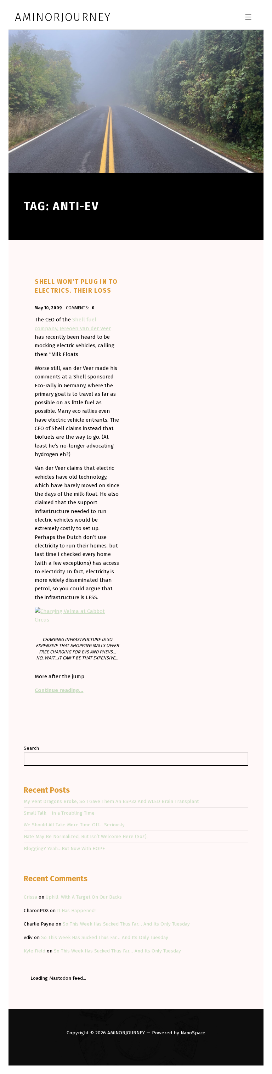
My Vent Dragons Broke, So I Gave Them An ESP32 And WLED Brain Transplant (111, 801)
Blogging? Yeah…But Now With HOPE (64, 848)
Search (31, 748)
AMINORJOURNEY (126, 1033)
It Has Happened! (76, 910)
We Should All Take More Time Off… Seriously (74, 825)
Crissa (30, 897)
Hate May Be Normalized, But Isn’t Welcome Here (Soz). (86, 836)
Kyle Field (34, 951)
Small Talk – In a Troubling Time (59, 813)
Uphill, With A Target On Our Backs (84, 897)
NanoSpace (193, 1033)
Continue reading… (59, 690)
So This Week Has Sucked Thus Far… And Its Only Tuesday (126, 924)
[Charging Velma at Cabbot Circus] (77, 615)
